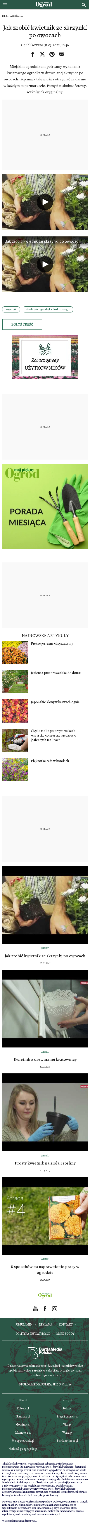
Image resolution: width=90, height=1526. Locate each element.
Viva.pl (67, 1424)
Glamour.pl (23, 1416)
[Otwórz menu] (4, 4)
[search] (84, 5)
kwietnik (11, 309)
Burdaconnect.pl (67, 1441)
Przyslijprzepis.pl (67, 1416)
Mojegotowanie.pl (23, 1441)
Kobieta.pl (23, 1408)
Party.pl (67, 1400)
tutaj (33, 1520)
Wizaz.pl (67, 1433)
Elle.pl (23, 1400)
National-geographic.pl (23, 1449)
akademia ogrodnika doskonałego (47, 309)
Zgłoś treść (22, 324)
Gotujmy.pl (22, 1424)
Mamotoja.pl (23, 1433)
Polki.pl (67, 1408)
